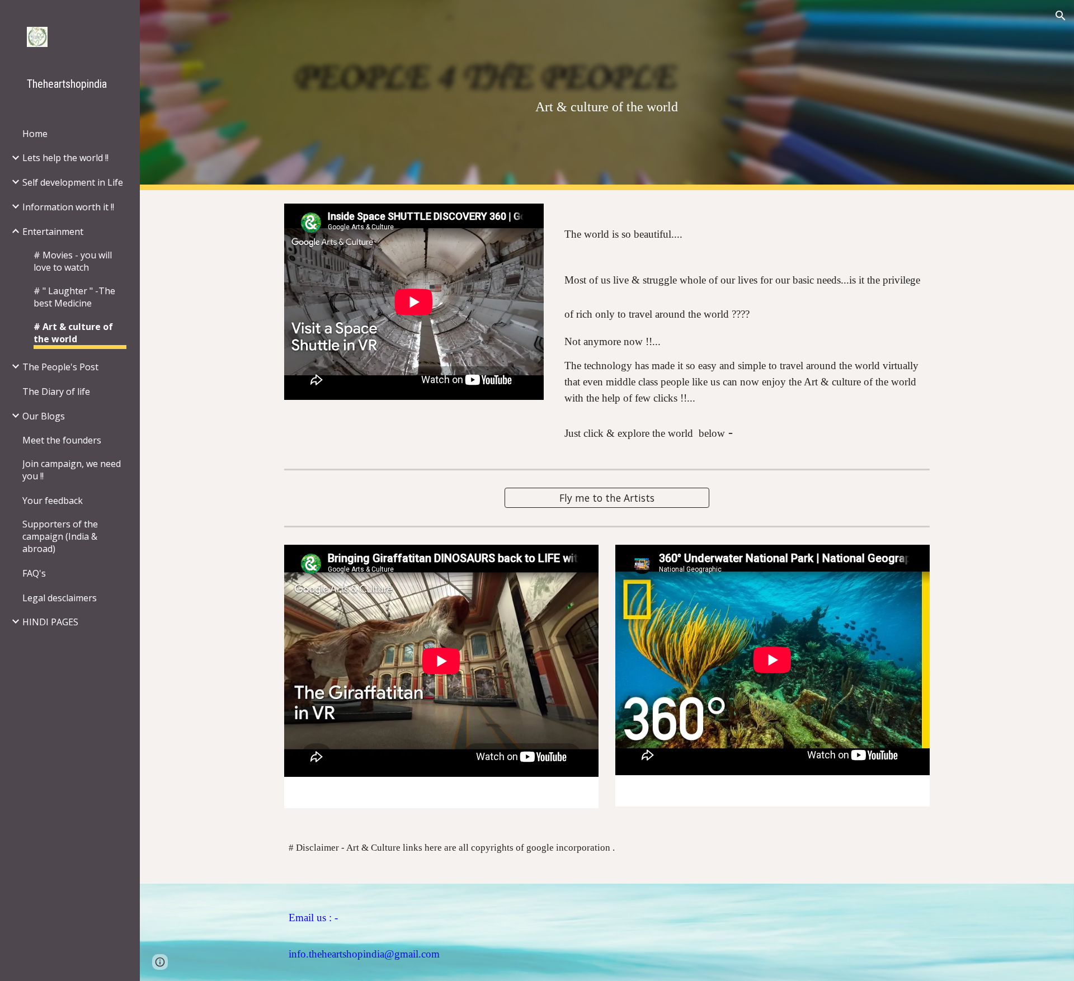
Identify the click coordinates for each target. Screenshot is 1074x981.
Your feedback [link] (52, 500)
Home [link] (35, 134)
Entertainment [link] (52, 231)
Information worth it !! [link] (68, 207)
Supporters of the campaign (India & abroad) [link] (60, 536)
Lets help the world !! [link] (65, 158)
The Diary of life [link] (56, 391)
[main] (606, 95)
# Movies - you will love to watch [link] (73, 261)
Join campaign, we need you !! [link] (71, 470)
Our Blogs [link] (43, 416)
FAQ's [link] (34, 573)
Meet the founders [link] (61, 440)
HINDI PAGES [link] (50, 622)
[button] (1060, 15)
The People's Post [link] (60, 367)
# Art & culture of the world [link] (73, 332)
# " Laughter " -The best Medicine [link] (74, 297)
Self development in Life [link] (72, 182)
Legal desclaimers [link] (59, 598)
